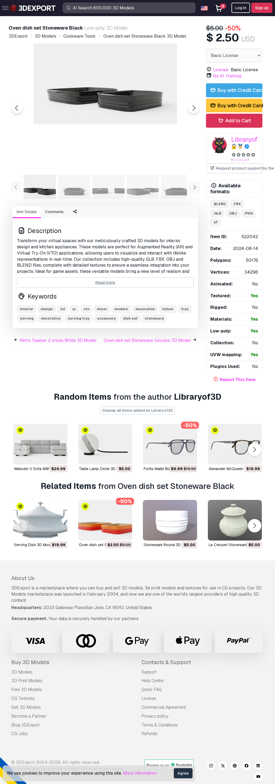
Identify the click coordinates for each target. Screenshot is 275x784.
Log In (240, 7)
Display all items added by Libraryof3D (137, 410)
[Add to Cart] (48, 456)
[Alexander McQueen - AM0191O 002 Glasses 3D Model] (235, 444)
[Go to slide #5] (177, 187)
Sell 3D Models (26, 707)
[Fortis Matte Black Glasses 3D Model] (170, 444)
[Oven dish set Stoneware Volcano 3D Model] (105, 520)
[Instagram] (211, 766)
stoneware (154, 318)
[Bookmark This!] (59, 456)
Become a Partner (28, 716)
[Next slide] (193, 108)
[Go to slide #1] (40, 187)
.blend (219, 204)
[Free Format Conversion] (216, 223)
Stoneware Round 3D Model (168, 544)
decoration (145, 309)
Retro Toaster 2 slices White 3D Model (58, 340)
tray (185, 309)
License (149, 698)
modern (121, 309)
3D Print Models (26, 680)
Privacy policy (155, 716)
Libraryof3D (248, 139)
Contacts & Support (166, 662)
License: (221, 70)
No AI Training (227, 76)
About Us (22, 578)
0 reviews (240, 160)
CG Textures (23, 698)
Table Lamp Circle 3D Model (103, 468)
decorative (50, 318)
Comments (54, 211)
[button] (254, 449)
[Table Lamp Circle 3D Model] (105, 444)
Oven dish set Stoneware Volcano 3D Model (147, 340)
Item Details (27, 211)
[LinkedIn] (258, 766)
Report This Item (238, 379)
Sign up (262, 7)
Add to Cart (237, 120)
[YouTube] (258, 777)
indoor (168, 309)
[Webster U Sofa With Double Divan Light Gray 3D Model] (40, 444)
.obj (233, 213)
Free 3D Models (26, 689)
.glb (217, 213)
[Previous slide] (17, 108)
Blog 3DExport (25, 725)
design (47, 309)
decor (102, 309)
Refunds (149, 733)
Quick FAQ (152, 689)
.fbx (237, 204)
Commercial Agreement (164, 707)
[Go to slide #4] (143, 187)
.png (248, 213)
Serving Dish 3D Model (33, 544)
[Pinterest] (234, 766)
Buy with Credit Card (239, 90)
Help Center (153, 680)
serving (27, 318)
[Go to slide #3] (108, 187)
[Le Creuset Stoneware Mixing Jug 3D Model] (235, 520)
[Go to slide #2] (74, 187)
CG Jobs (19, 733)
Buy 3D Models (30, 662)
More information (140, 773)
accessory (106, 318)
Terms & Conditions (160, 725)
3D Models (21, 672)
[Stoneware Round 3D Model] (170, 520)
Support (149, 672)
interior (26, 309)
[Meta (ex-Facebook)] (246, 766)
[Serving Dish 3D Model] (40, 520)
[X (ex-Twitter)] (223, 766)
